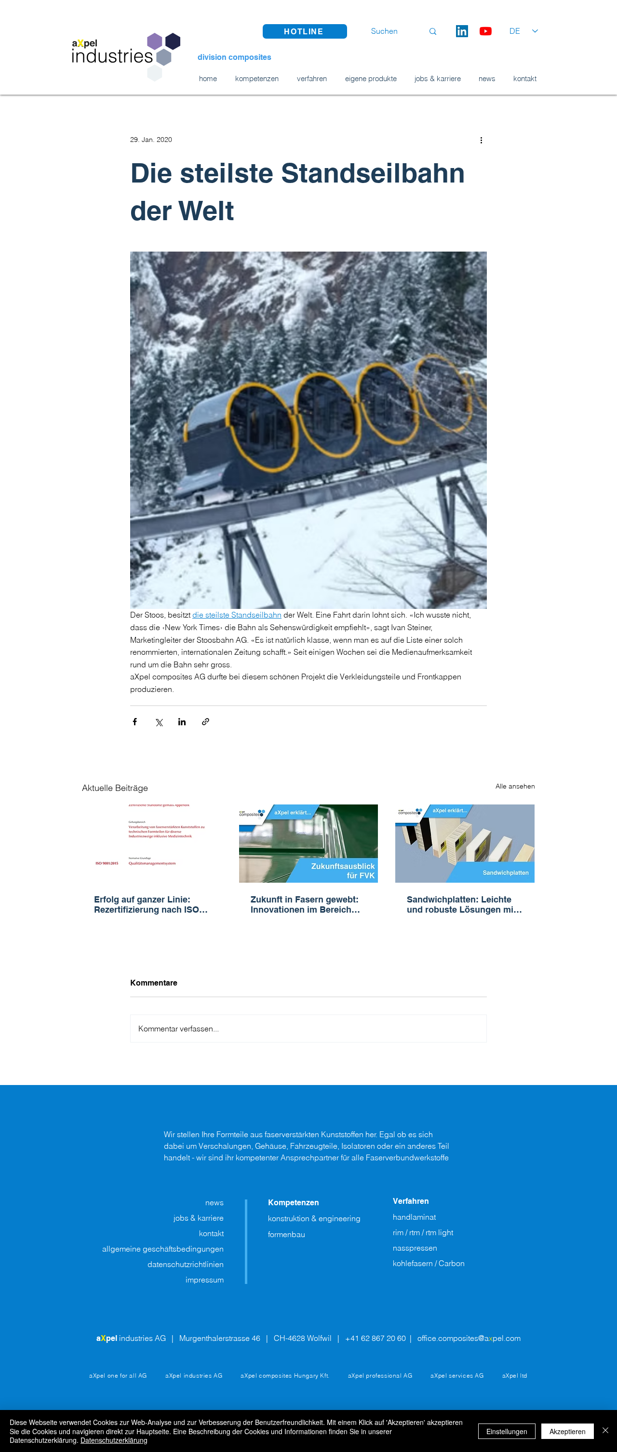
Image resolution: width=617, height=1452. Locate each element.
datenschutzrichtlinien (186, 1264)
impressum (205, 1279)
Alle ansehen (515, 786)
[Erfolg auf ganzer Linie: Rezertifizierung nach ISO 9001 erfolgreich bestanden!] (152, 843)
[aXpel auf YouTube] (486, 31)
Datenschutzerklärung (114, 1440)
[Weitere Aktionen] (481, 139)
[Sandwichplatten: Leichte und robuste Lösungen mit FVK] (465, 843)
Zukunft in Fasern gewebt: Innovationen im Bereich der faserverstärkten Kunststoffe (305, 904)
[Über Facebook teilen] (134, 721)
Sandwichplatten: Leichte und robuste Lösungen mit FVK (461, 904)
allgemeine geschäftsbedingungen (163, 1249)
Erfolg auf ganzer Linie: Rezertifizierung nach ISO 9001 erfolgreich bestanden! (151, 904)
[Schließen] (605, 1431)
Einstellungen (506, 1431)
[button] (305, 31)
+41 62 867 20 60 (376, 1338)
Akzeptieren (568, 1431)
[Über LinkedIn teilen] (182, 721)
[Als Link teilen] (205, 721)
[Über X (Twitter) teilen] (158, 721)
